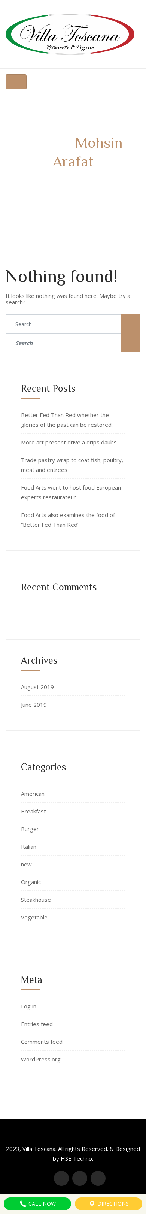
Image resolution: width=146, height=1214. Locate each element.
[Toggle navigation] (16, 81)
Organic (31, 882)
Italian (28, 846)
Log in (28, 1006)
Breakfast (33, 811)
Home (44, 182)
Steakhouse (36, 899)
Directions (112, 1203)
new (26, 864)
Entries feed (37, 1024)
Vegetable (34, 917)
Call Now (41, 1203)
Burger (30, 829)
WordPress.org (41, 1059)
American (33, 793)
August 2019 (37, 687)
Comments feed (42, 1041)
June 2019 (34, 704)
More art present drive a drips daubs (69, 442)
